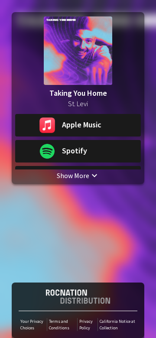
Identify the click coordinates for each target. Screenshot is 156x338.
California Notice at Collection (117, 324)
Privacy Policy (86, 324)
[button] (78, 125)
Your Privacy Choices (31, 324)
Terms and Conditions (59, 324)
